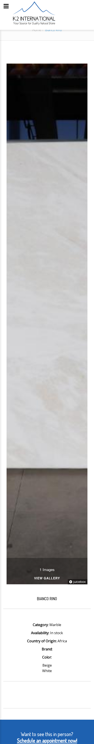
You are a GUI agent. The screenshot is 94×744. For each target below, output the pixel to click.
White (47, 670)
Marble (55, 624)
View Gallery (47, 578)
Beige (47, 665)
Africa (62, 641)
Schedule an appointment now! (47, 740)
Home (36, 30)
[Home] (34, 13)
